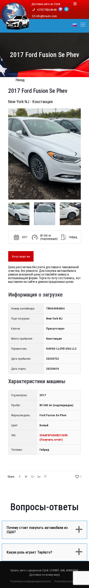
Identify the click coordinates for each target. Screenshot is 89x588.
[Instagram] (75, 4)
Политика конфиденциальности (30, 581)
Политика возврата (66, 581)
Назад (20, 80)
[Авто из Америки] (15, 27)
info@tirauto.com (46, 16)
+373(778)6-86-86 (47, 9)
